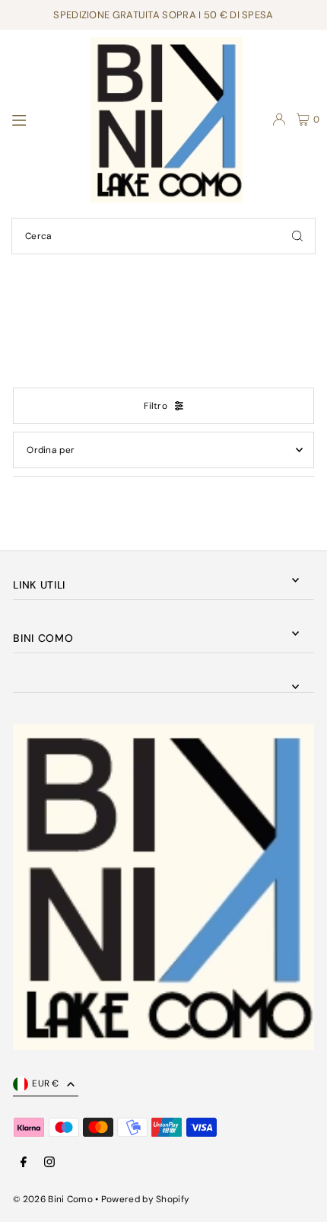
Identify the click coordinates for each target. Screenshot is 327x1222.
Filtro (155, 406)
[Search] (297, 236)
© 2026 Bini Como (53, 1199)
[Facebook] (24, 1163)
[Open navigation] (43, 119)
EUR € (45, 1083)
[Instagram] (49, 1163)
